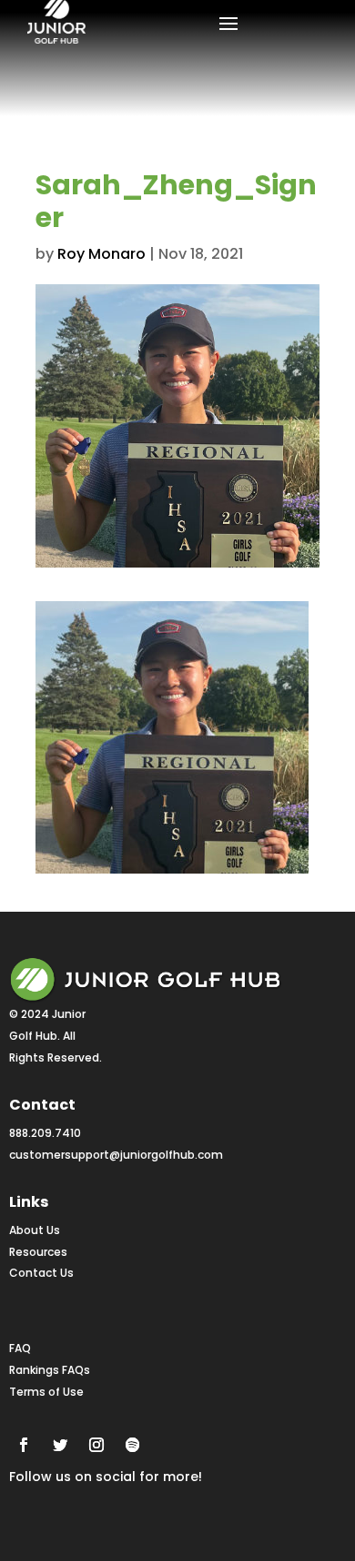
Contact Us (41, 1272)
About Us (34, 1230)
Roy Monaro (101, 253)
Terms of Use (46, 1391)
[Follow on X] (60, 1444)
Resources (38, 1252)
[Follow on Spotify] (132, 1444)
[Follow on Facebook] (23, 1444)
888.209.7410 (45, 1133)
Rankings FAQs (49, 1370)
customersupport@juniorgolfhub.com (116, 1154)
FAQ (20, 1348)
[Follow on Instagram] (96, 1444)
